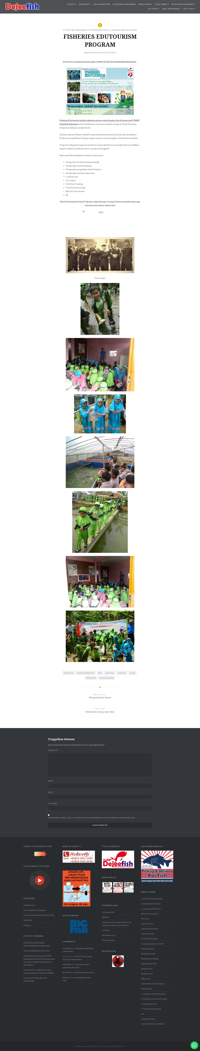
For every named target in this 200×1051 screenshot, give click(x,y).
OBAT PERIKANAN (170, 9)
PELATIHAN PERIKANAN (183, 4)
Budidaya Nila (147, 974)
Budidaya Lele (147, 969)
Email (51, 792)
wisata (132, 673)
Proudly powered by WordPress (86, 1046)
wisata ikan (91, 678)
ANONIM (67, 964)
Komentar (53, 750)
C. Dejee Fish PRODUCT (151, 909)
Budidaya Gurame (148, 953)
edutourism (68, 673)
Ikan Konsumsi (147, 924)
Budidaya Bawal (147, 949)
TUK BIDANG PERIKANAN (124, 4)
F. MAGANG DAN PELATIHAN (123, 30)
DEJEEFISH (84, 4)
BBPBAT (105, 917)
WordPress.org (108, 940)
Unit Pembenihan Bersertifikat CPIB (38, 915)
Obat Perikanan (147, 933)
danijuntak (67, 948)
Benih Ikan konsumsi (149, 913)
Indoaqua (27, 925)
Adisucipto (28, 920)
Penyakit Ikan (146, 989)
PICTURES (152, 9)
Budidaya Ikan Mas (149, 963)
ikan (100, 673)
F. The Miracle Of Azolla (151, 1009)
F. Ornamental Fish (149, 1004)
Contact (71, 4)
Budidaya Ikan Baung (149, 958)
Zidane (65, 977)
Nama (51, 781)
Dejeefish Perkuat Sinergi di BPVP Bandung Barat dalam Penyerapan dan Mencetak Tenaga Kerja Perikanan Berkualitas (39, 960)
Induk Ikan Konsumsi (149, 928)
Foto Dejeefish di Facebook (34, 910)
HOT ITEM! (188, 9)
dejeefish (96, 53)
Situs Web (52, 803)
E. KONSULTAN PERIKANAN (153, 994)
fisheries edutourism (85, 673)
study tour (122, 673)
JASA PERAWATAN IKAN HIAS (36, 951)
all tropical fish (108, 912)
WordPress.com (108, 935)
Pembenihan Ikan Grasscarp (153, 983)
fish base (105, 930)
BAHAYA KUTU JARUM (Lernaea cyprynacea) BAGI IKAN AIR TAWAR (38, 971)
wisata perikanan (106, 678)
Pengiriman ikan (148, 1019)
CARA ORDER (161, 4)
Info (142, 1014)
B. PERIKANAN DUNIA (98, 30)
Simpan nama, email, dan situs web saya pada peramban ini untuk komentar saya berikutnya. (92, 818)
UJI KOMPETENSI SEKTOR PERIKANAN (35, 979)
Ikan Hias (145, 918)
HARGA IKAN (144, 4)
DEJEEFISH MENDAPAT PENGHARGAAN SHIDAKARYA (36, 944)
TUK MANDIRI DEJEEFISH (152, 1024)
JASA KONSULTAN (101, 4)
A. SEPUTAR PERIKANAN (74, 30)
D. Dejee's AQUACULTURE (152, 944)
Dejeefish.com (29, 905)
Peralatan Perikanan (149, 938)
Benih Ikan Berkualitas (85, 972)
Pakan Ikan (145, 978)
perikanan (109, 673)
